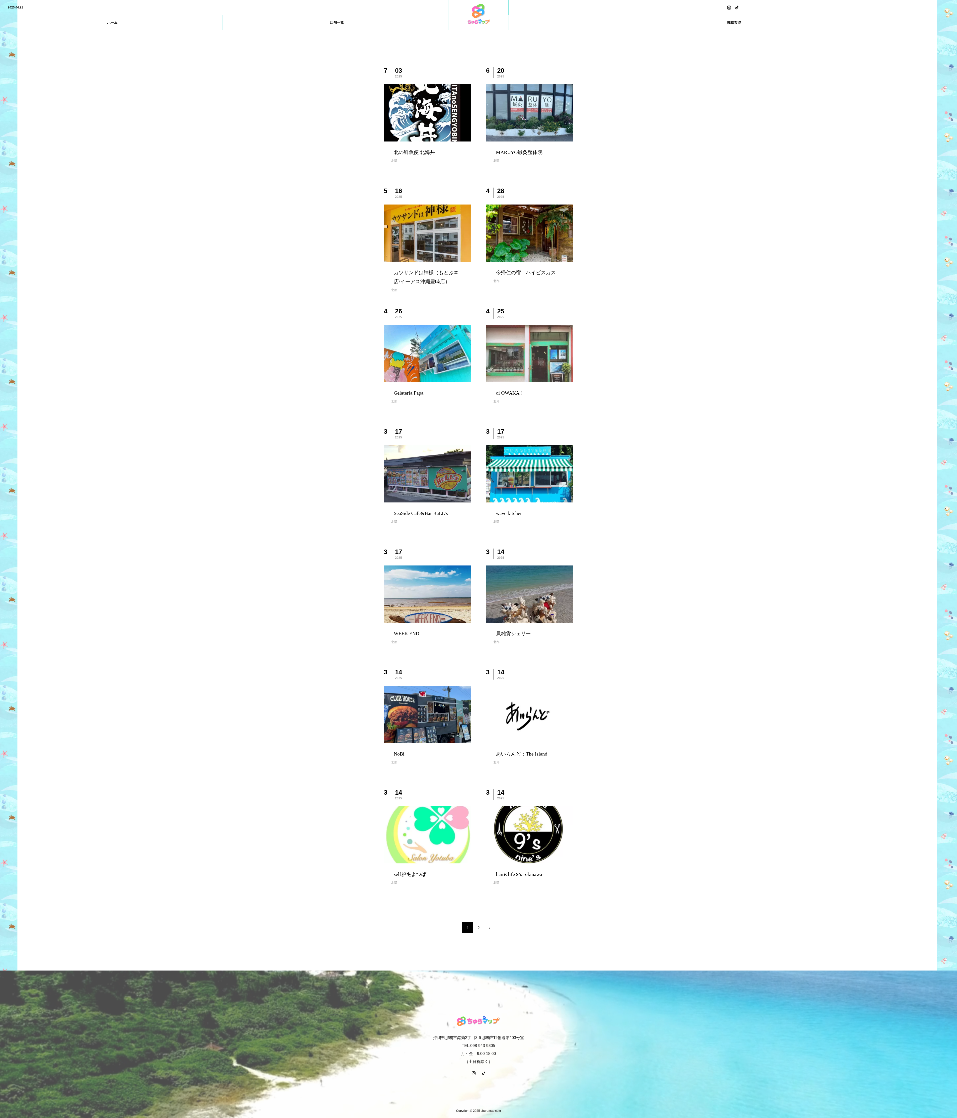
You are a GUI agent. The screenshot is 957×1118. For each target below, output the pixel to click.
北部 (394, 160)
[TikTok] (736, 7)
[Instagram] (729, 7)
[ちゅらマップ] (478, 14)
